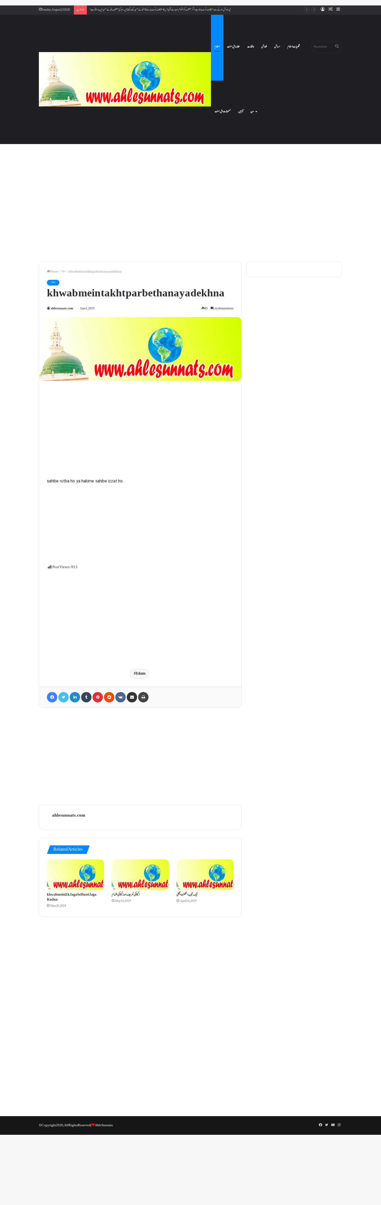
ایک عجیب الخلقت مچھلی (187, 895)
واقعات (250, 47)
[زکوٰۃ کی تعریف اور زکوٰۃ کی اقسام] (140, 874)
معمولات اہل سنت (223, 112)
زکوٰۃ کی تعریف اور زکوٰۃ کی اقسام (126, 895)
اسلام (217, 47)
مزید (252, 112)
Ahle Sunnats (104, 1125)
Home (54, 272)
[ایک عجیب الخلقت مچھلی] (205, 874)
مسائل (277, 47)
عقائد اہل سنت (233, 47)
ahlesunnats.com (62, 308)
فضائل (264, 47)
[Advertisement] (190, 212)
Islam (140, 673)
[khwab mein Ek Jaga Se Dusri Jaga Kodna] (75, 874)
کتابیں (240, 112)
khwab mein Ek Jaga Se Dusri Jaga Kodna (71, 897)
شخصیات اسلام (293, 47)
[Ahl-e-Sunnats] (125, 79)
